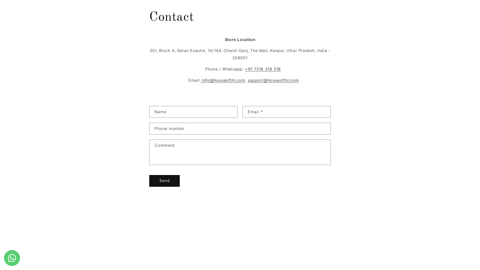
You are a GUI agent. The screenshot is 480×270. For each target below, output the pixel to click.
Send (165, 180)
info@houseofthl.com (223, 80)
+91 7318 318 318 (263, 69)
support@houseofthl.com (273, 80)
